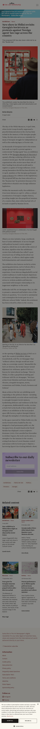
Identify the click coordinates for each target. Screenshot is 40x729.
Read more (10, 716)
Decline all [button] (28, 720)
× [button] (38, 704)
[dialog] (20, 715)
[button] (19, 726)
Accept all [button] (10, 720)
